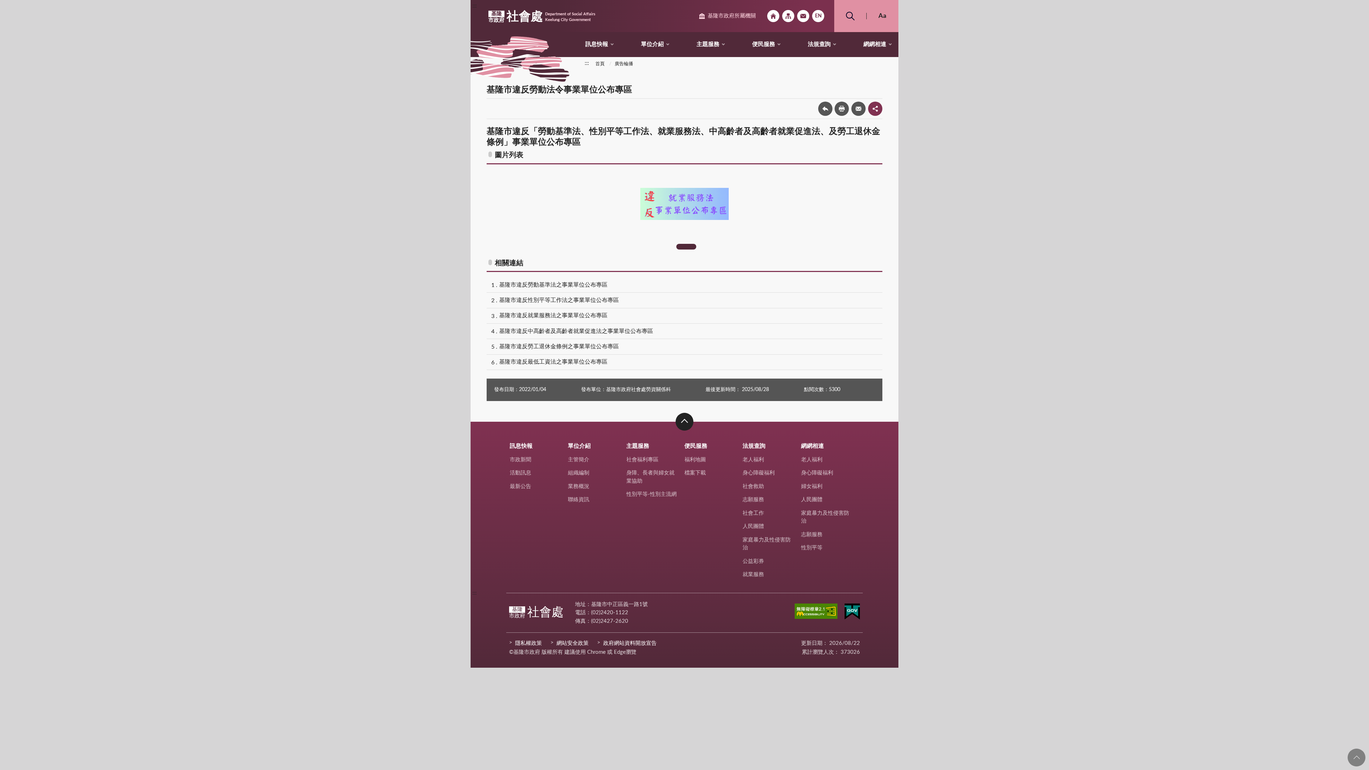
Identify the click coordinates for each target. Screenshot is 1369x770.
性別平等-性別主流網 (651, 494)
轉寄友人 (858, 109)
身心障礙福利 (759, 473)
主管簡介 (578, 459)
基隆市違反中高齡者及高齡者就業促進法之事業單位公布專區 (576, 331)
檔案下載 (695, 473)
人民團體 (753, 526)
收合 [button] (684, 422)
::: (474, 6)
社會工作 (753, 513)
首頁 (600, 64)
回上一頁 (825, 109)
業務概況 (578, 486)
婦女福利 (811, 486)
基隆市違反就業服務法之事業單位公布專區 (553, 315)
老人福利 (753, 459)
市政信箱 (803, 16)
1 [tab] (686, 247)
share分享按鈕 (875, 109)
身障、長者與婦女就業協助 (650, 477)
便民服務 (763, 44)
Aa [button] (882, 16)
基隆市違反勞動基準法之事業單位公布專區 (553, 285)
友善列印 (842, 109)
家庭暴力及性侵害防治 (767, 544)
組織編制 (578, 473)
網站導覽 (788, 16)
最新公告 (520, 486)
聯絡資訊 (578, 499)
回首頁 (773, 16)
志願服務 (753, 499)
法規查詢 (819, 44)
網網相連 (874, 44)
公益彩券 (753, 561)
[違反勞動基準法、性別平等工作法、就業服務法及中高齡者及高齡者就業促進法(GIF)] (684, 204)
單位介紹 (652, 44)
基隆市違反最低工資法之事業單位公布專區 (553, 362)
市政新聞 (520, 459)
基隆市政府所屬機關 (732, 16)
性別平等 (811, 547)
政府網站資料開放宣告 (630, 643)
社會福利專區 (642, 459)
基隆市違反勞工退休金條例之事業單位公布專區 (559, 346)
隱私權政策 (528, 643)
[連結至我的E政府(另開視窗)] (852, 613)
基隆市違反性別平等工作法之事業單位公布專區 (559, 300)
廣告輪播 (624, 64)
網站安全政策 (573, 643)
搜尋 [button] (850, 16)
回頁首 (1356, 757)
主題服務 (708, 44)
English (818, 16)
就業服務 (753, 574)
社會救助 (753, 486)
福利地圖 (695, 459)
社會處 (541, 17)
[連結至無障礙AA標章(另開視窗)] (816, 612)
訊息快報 (596, 44)
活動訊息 (520, 473)
